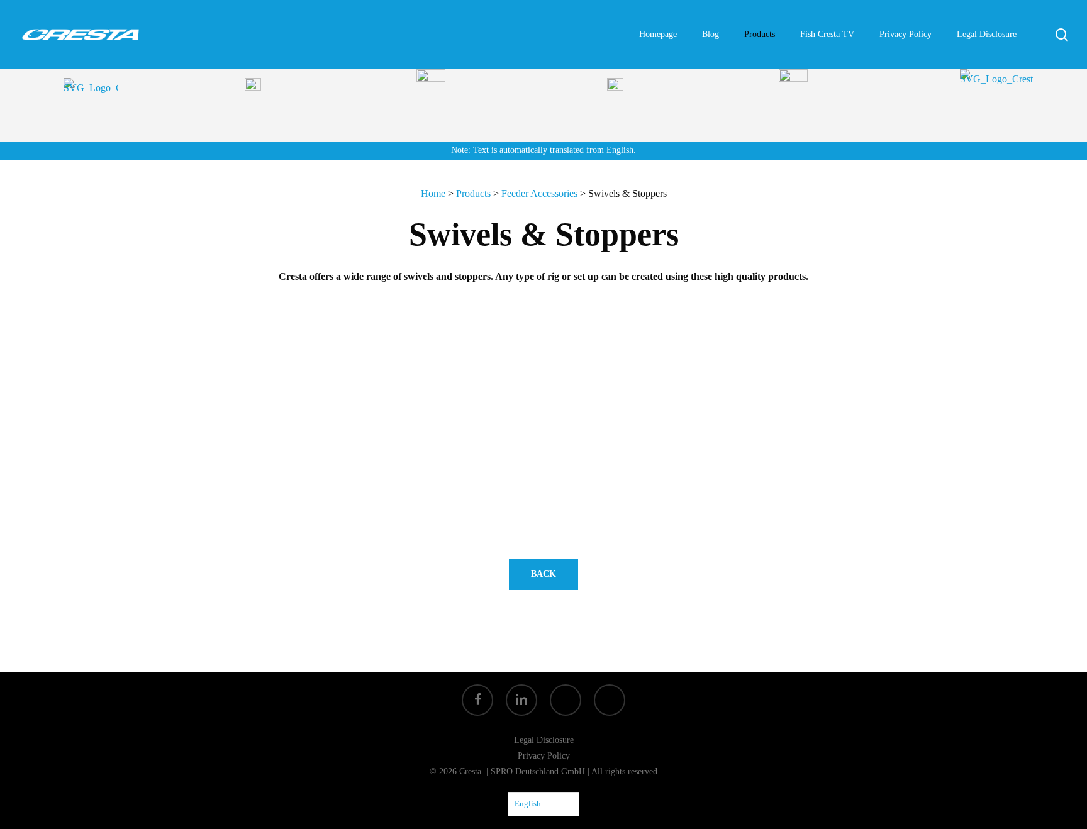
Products (473, 193)
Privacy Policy (544, 755)
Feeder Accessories (539, 193)
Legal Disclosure (544, 740)
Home (433, 193)
